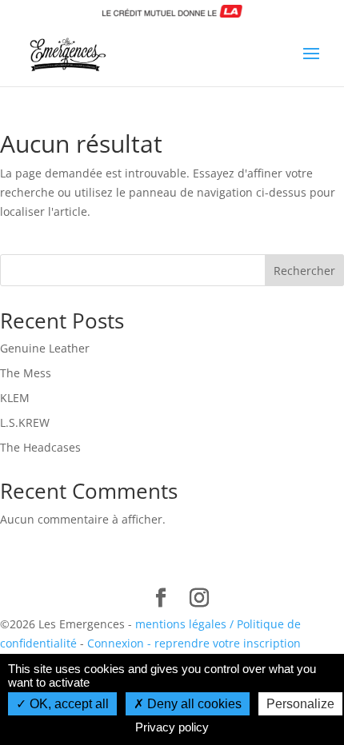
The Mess (25, 372)
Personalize (300, 704)
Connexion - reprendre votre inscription (194, 643)
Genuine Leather (45, 348)
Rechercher (304, 270)
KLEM (15, 397)
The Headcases (40, 447)
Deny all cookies (193, 704)
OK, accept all (67, 704)
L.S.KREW (25, 422)
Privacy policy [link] (172, 727)
